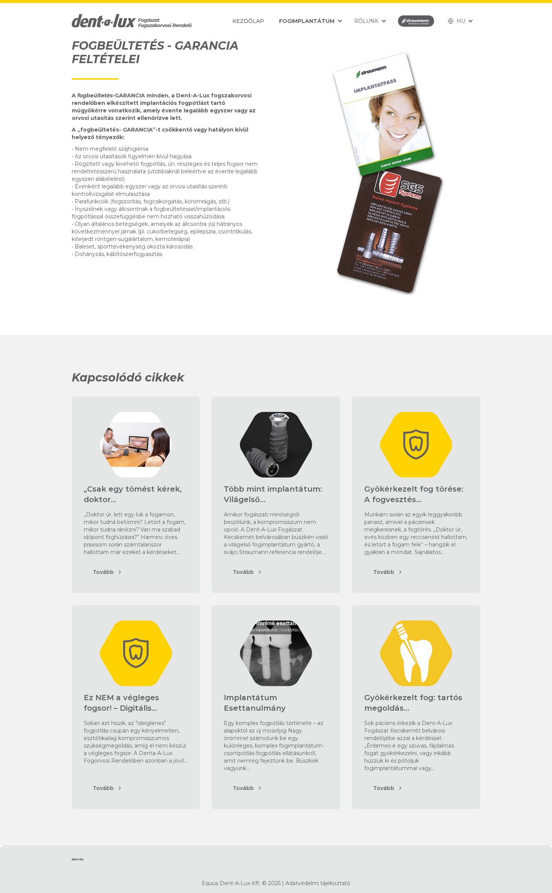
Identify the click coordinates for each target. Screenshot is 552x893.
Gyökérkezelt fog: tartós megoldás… (413, 703)
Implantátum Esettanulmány (255, 703)
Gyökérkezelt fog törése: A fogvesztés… (413, 494)
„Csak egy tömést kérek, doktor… (133, 494)
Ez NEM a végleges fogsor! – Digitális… (121, 703)
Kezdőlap (248, 21)
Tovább (103, 572)
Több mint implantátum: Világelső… (273, 494)
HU (461, 21)
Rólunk (366, 21)
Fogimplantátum (307, 21)
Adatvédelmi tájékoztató (317, 883)
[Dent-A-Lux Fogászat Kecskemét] (132, 21)
